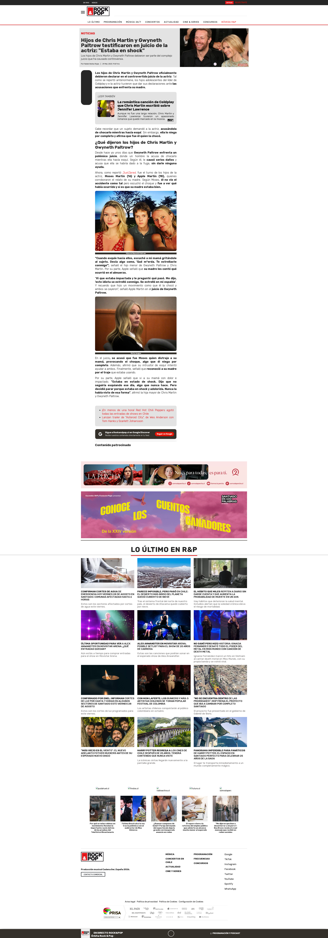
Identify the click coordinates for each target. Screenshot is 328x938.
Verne (194, 912)
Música (170, 854)
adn (201, 909)
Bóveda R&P (229, 22)
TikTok (228, 859)
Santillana (159, 909)
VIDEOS (94, 3)
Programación (113, 22)
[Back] (159, 933)
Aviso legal (130, 901)
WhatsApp (230, 888)
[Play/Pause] (171, 933)
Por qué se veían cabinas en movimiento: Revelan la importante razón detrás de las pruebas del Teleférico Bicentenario (102, 828)
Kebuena (211, 912)
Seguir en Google (164, 434)
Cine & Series (191, 22)
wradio (159, 912)
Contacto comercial (93, 874)
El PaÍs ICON (169, 919)
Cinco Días (169, 912)
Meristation (202, 919)
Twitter (228, 874)
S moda (179, 919)
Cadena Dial (201, 912)
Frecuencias (202, 858)
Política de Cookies (168, 901)
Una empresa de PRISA (112, 911)
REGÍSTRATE (241, 2)
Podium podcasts (133, 916)
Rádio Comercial (214, 919)
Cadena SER (184, 909)
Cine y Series (173, 871)
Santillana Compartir (172, 909)
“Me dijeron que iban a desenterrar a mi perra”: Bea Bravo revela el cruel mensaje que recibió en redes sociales (225, 828)
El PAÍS (134, 909)
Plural (157, 919)
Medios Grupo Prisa (112, 917)
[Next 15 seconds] (177, 933)
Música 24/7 (133, 22)
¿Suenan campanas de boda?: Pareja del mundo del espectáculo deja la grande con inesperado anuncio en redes (164, 828)
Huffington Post (138, 912)
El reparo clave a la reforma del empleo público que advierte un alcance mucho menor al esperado (195, 827)
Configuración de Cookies (191, 901)
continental (179, 912)
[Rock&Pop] (98, 11)
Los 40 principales (147, 909)
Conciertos (152, 22)
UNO (152, 912)
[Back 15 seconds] (165, 933)
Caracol (210, 909)
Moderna (145, 919)
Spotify (228, 883)
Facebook (230, 869)
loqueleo (190, 919)
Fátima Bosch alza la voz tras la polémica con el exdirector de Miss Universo (133, 827)
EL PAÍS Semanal (186, 912)
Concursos (210, 22)
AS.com (192, 909)
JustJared (129, 172)
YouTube (229, 878)
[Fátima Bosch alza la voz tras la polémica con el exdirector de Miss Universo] (133, 808)
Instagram (230, 864)
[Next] (183, 933)
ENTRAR (229, 3)
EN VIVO (86, 3)
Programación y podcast (226, 933)
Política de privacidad (147, 901)
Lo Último (94, 22)
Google (228, 854)
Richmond (133, 919)
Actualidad (171, 22)
